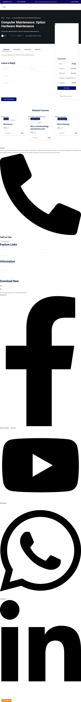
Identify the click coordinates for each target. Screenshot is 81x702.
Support (2, 278)
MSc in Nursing (63, 124)
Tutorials (2, 266)
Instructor (27, 49)
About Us (2, 249)
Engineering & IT (71, 78)
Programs (42, 255)
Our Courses (3, 255)
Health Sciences (35, 119)
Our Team (42, 249)
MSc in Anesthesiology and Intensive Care (39, 127)
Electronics (7, 124)
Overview (6, 49)
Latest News (42, 252)
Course (8, 18)
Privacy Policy (4, 272)
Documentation (4, 269)
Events (41, 258)
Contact (2, 258)
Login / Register (75, 2)
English (74, 83)
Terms (2, 252)
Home (2, 18)
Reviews (37, 49)
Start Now (66, 88)
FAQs (1, 275)
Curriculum (16, 49)
